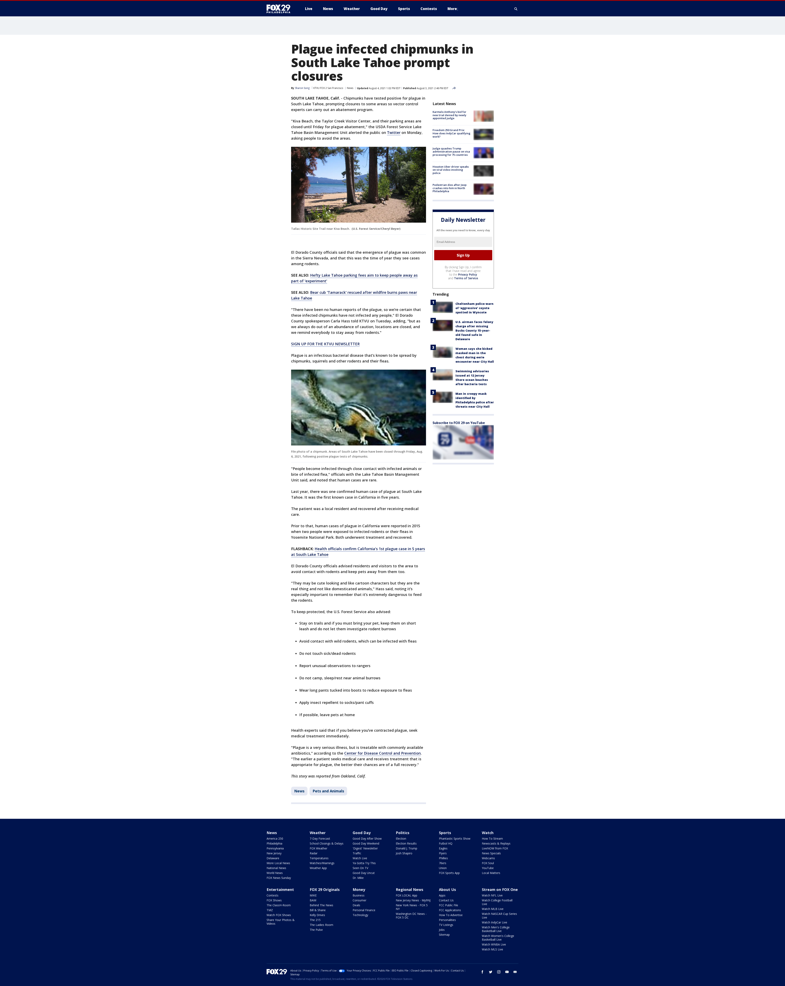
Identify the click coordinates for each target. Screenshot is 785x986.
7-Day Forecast (320, 838)
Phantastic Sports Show (454, 838)
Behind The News (321, 905)
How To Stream (492, 838)
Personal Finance (364, 910)
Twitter (393, 132)
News (350, 88)
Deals (356, 905)
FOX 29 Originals (325, 889)
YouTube (488, 868)
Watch (487, 832)
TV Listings (446, 925)
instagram (499, 972)
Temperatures (319, 858)
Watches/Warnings (322, 863)
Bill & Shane (318, 910)
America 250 (275, 838)
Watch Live (360, 858)
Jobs (442, 930)
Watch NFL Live (492, 895)
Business (358, 895)
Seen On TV (360, 868)
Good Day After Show (367, 838)
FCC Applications (450, 910)
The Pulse (316, 930)
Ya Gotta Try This (364, 863)
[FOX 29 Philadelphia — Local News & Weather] (280, 9)
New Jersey (274, 853)
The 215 (315, 920)
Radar (313, 853)
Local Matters (491, 873)
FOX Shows (274, 900)
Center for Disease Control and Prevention (382, 753)
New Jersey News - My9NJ (413, 900)
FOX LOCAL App (406, 895)
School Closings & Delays (326, 843)
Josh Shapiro (404, 853)
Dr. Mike (358, 878)
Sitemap (444, 935)
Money (359, 889)
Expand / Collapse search (516, 9)
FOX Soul (488, 863)
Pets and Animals (328, 791)
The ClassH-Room (279, 905)
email (515, 972)
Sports (445, 832)
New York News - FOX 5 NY (412, 907)
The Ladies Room (321, 925)
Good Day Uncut (364, 873)
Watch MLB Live (493, 909)
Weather (318, 832)
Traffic (357, 853)
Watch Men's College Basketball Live (496, 929)
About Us (447, 889)
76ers (442, 863)
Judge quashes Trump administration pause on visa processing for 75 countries (451, 152)
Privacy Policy (467, 274)
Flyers (443, 853)
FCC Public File (448, 905)
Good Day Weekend (366, 843)
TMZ (270, 910)
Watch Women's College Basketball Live (498, 937)
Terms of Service (466, 278)
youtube (507, 972)
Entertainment (280, 889)
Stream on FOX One (500, 889)
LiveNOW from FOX (495, 848)
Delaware (273, 858)
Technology (360, 915)
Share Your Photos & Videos (281, 921)
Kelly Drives (317, 915)
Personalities (447, 920)
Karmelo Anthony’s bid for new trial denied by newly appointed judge (449, 115)
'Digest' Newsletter (365, 848)
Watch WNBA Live (494, 944)
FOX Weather (318, 848)
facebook (482, 972)
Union (443, 868)
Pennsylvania (275, 848)
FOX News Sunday (279, 878)
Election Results (406, 843)
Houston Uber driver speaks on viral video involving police (451, 170)
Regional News (409, 889)
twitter (490, 972)
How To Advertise (451, 915)
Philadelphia (274, 843)
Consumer (359, 900)
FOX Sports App (449, 873)
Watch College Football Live (497, 902)
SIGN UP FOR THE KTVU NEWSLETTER (325, 343)
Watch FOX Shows (279, 915)
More (452, 8)
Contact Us (446, 900)
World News (275, 873)
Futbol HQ (445, 843)
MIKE (313, 895)
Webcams (488, 858)
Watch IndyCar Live (494, 922)
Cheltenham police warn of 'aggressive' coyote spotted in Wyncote (474, 308)
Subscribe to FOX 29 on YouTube (459, 423)
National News (276, 868)
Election (401, 838)
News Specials (491, 853)
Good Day (362, 832)
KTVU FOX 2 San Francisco (328, 88)
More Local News (278, 863)
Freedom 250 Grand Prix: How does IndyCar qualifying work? (451, 133)
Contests (272, 895)
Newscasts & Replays (496, 843)
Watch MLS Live (492, 949)
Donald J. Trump (406, 848)
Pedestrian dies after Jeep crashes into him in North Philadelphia (450, 188)
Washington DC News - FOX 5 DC (411, 915)
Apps (442, 895)
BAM (313, 900)
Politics (402, 832)
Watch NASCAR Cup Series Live (499, 915)
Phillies (443, 858)
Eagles (443, 848)
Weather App (318, 868)
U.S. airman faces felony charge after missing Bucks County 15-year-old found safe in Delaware (474, 330)
